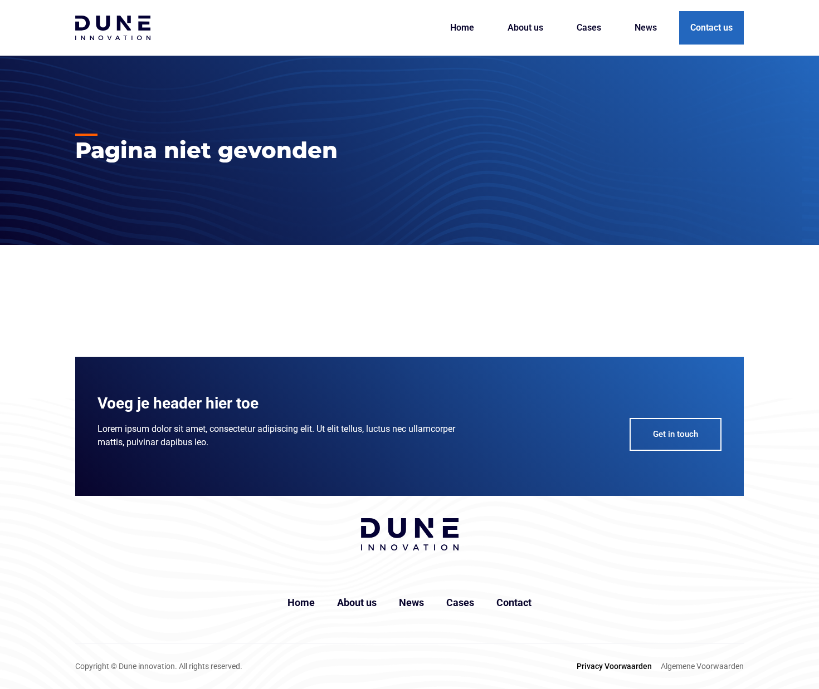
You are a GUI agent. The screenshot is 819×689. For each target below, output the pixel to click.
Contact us (711, 27)
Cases (589, 27)
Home (462, 27)
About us (525, 27)
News (646, 27)
